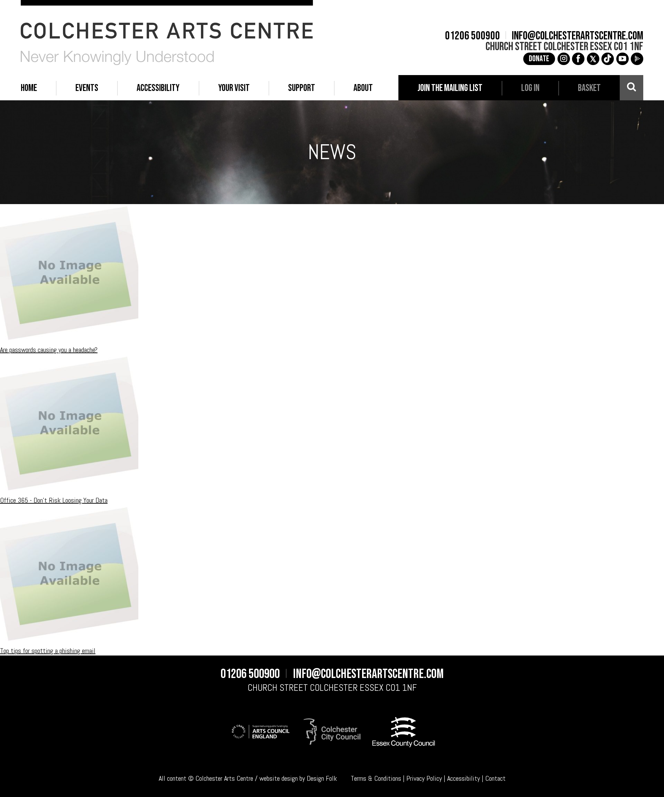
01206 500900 (472, 36)
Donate (539, 59)
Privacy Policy (424, 778)
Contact (495, 778)
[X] (593, 59)
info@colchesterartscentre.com (577, 36)
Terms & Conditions (376, 778)
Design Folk (322, 778)
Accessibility (463, 778)
